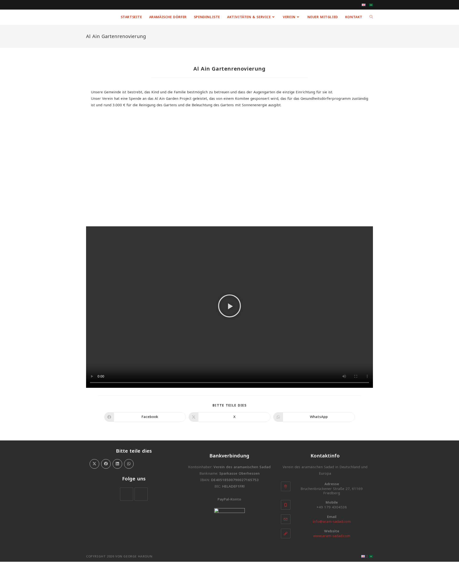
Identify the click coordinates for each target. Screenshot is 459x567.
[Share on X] (94, 464)
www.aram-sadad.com (331, 536)
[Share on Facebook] (106, 464)
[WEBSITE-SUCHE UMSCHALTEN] (371, 17)
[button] (229, 307)
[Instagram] (141, 494)
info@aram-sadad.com (332, 521)
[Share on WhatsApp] (129, 464)
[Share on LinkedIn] (117, 464)
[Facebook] (126, 494)
